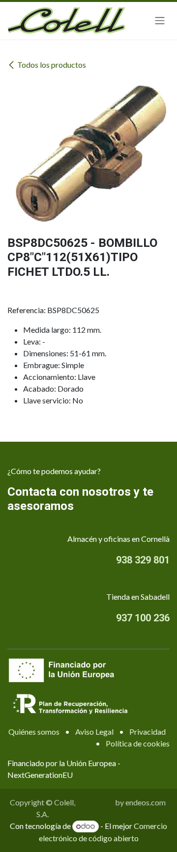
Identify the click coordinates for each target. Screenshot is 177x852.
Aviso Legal (94, 731)
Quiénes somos (33, 731)
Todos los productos (51, 64)
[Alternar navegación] (160, 21)
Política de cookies (138, 743)
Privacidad (147, 731)
